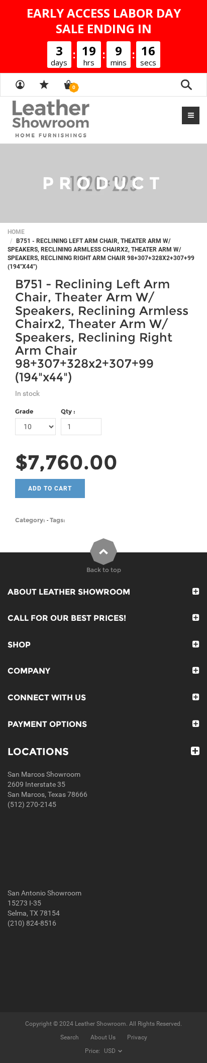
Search (69, 1037)
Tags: (57, 520)
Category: (30, 520)
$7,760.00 (66, 462)
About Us (103, 1037)
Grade (24, 411)
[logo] (70, 119)
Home (16, 231)
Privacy (137, 1037)
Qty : (68, 411)
